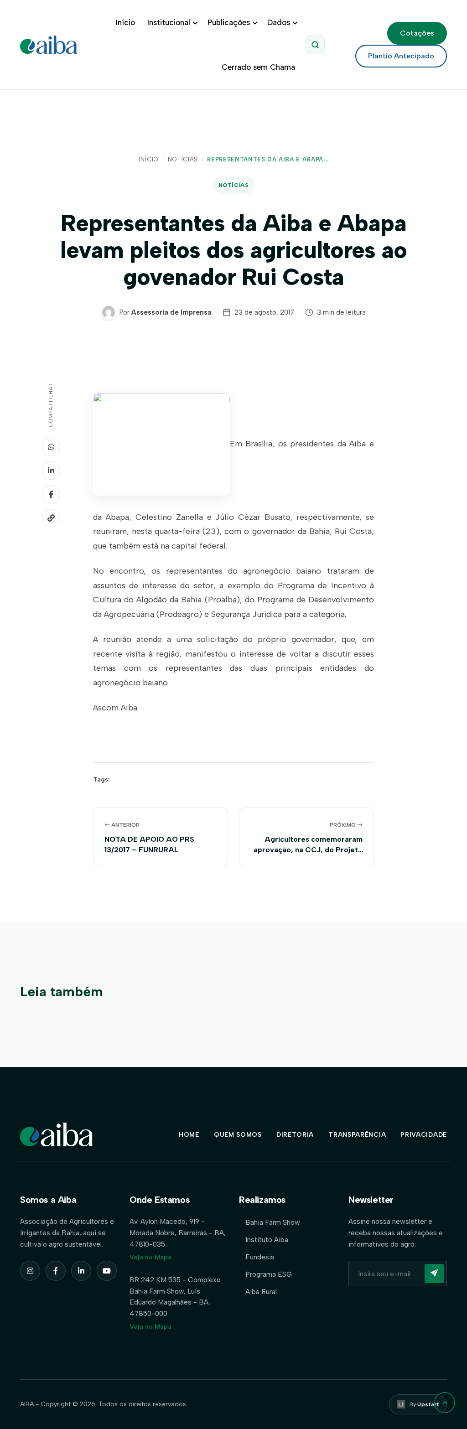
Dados (278, 22)
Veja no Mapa (150, 1257)
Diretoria (295, 1135)
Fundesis (260, 1257)
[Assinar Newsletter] (434, 1273)
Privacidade (423, 1135)
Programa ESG (268, 1274)
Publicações (229, 22)
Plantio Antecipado (401, 56)
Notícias (183, 159)
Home (189, 1135)
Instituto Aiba (266, 1239)
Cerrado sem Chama (258, 67)
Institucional (168, 22)
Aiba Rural (261, 1291)
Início (125, 22)
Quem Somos (238, 1135)
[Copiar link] (51, 518)
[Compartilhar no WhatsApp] (51, 447)
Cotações (417, 33)
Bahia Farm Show (272, 1222)
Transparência (357, 1135)
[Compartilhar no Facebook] (51, 494)
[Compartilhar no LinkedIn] (51, 470)
